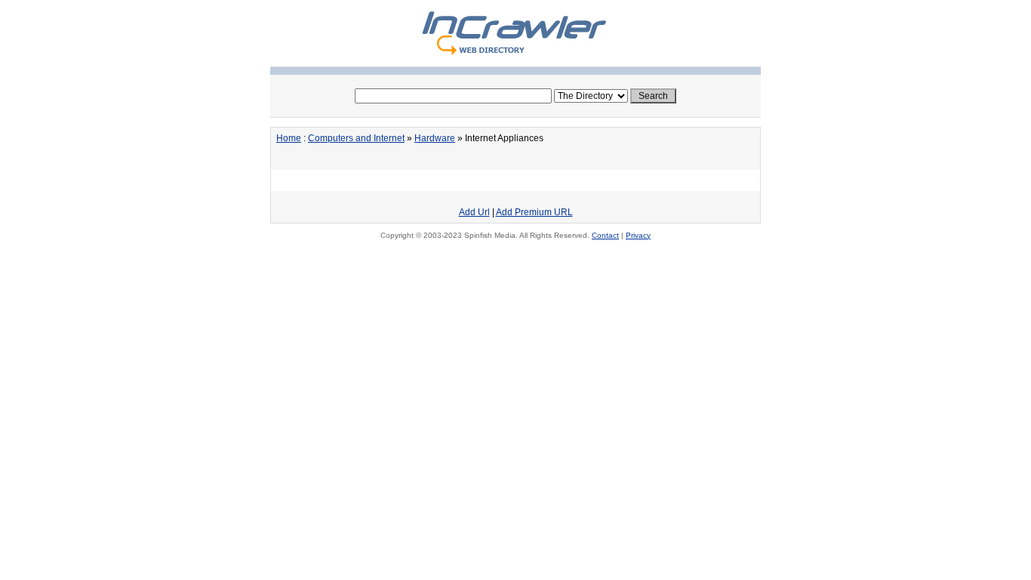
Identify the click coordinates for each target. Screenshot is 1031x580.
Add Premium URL (534, 212)
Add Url (474, 212)
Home (288, 138)
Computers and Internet (356, 138)
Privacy (638, 235)
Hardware (434, 138)
